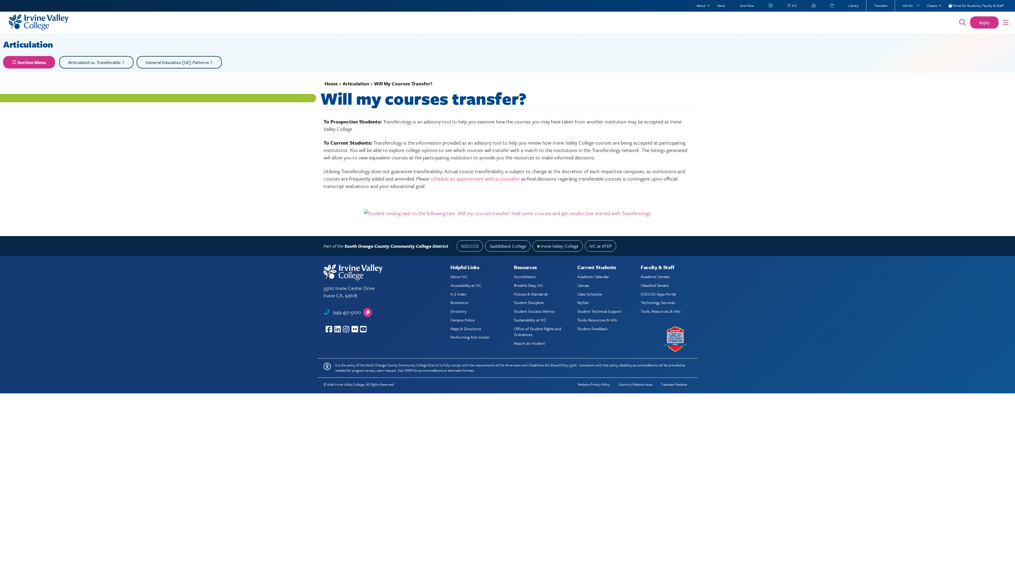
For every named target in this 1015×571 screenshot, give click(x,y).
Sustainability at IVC (530, 320)
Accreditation (525, 276)
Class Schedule (589, 294)
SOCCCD (470, 246)
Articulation (29, 44)
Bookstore (459, 302)
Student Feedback (592, 328)
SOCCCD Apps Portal (658, 294)
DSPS (409, 370)
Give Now (747, 5)
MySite (583, 302)
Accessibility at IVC (465, 285)
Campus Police (462, 320)
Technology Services (658, 302)
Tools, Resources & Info (597, 320)
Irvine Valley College (559, 246)
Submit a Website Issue (635, 384)
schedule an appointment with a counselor (474, 178)
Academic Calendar (593, 276)
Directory (458, 311)
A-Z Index (458, 294)
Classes (932, 5)
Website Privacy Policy (594, 384)
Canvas (583, 285)
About (700, 5)
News (721, 5)
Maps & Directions (465, 328)
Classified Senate (655, 285)
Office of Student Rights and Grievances (537, 331)
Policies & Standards (531, 294)
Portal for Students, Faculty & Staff (977, 5)
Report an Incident (529, 343)
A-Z (794, 5)
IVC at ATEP (600, 246)
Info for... (908, 5)
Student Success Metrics (534, 311)
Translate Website (674, 384)
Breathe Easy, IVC (528, 285)
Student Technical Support (599, 311)
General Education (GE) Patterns (178, 62)
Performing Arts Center (470, 337)
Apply (984, 22)
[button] (1006, 22)
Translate (880, 5)
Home (331, 83)
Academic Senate (655, 276)
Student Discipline (529, 302)
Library (853, 5)
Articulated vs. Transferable (95, 62)
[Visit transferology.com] (507, 212)
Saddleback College (508, 246)
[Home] (476, 22)
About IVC (459, 276)
